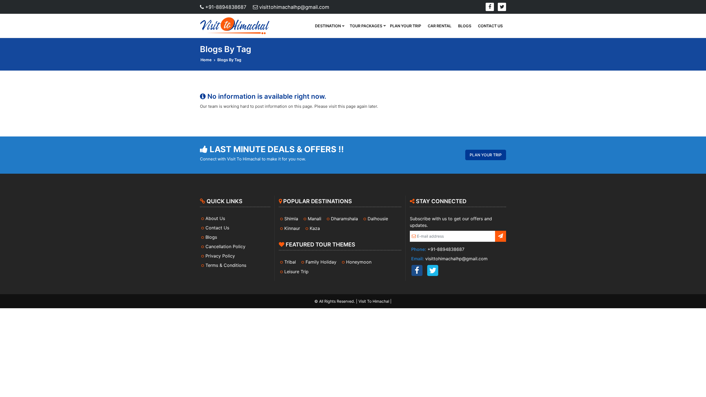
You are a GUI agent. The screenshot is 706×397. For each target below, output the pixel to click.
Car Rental (439, 25)
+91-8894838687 (225, 7)
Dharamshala (344, 218)
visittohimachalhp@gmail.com (293, 7)
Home (206, 59)
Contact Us (490, 25)
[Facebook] (490, 7)
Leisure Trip (296, 271)
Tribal (290, 262)
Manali (314, 218)
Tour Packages (366, 25)
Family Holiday (321, 262)
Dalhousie (378, 218)
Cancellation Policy (225, 246)
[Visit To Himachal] (236, 26)
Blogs (464, 25)
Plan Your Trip (405, 25)
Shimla (291, 218)
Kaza (315, 228)
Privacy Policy (220, 256)
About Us (215, 218)
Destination (328, 25)
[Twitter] (502, 7)
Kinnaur (292, 228)
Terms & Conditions (225, 265)
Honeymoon (358, 262)
